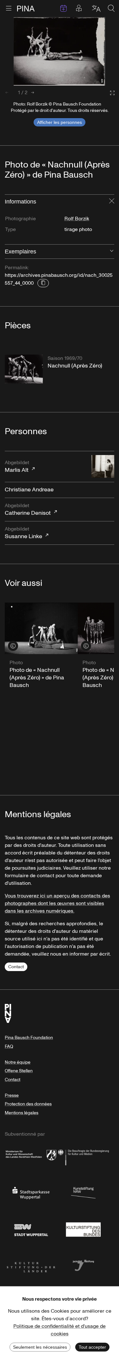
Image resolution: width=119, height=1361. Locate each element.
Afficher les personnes (59, 122)
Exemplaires (20, 251)
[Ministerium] (31, 1156)
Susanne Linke (23, 533)
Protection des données (28, 1104)
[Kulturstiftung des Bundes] (83, 1228)
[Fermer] (111, 201)
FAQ (9, 1046)
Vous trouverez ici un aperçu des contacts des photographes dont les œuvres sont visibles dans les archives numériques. (57, 903)
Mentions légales (21, 1113)
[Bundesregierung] (83, 1156)
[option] (59, 51)
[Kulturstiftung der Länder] (31, 1265)
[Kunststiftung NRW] (83, 1192)
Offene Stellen (19, 1071)
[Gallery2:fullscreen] (109, 93)
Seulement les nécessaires (40, 1347)
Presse (12, 1095)
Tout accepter (92, 1347)
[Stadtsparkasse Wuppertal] (31, 1192)
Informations (20, 201)
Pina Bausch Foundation (29, 1038)
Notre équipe (17, 1062)
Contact (16, 967)
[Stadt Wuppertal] (31, 1228)
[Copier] (43, 283)
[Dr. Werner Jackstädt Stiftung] (83, 1265)
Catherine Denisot (28, 509)
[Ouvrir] (111, 251)
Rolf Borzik (76, 218)
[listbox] (59, 51)
